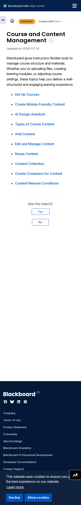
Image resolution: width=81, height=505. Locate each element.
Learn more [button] (15, 487)
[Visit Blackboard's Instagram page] (25, 402)
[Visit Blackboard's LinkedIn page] (19, 402)
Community (10, 434)
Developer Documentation (20, 462)
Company (9, 413)
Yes (40, 211)
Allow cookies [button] (38, 497)
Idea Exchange (12, 441)
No (40, 222)
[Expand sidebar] (3, 20)
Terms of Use (12, 420)
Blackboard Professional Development (28, 455)
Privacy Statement (15, 427)
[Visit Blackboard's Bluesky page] (12, 402)
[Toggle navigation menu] (74, 6)
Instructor (27, 21)
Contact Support (13, 469)
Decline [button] (14, 497)
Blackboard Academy (17, 448)
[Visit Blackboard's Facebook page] (5, 402)
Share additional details (40, 243)
